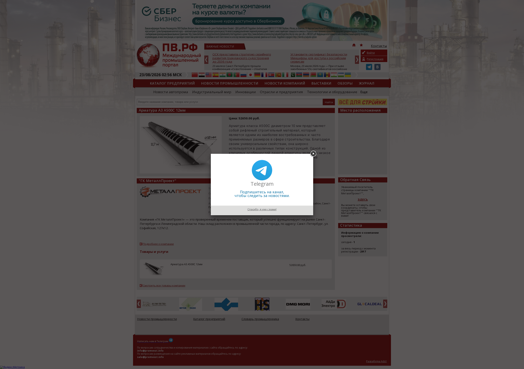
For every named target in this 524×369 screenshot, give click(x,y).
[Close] (313, 153)
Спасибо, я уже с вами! (262, 209)
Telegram (262, 183)
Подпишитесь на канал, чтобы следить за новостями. (262, 193)
